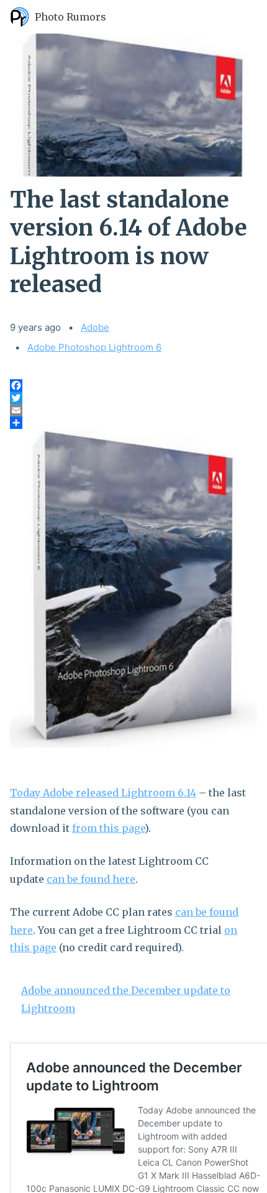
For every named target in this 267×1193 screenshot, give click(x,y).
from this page (108, 828)
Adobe (95, 327)
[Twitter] (133, 398)
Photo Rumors (70, 17)
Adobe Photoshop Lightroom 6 (94, 347)
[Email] (133, 410)
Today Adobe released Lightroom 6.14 (103, 792)
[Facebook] (133, 385)
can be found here (91, 879)
